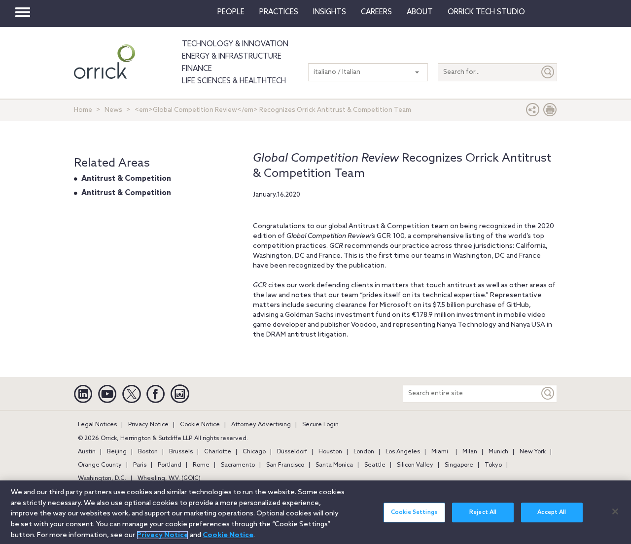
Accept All (551, 512)
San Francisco (285, 465)
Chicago (254, 451)
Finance (197, 69)
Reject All (482, 512)
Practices (278, 12)
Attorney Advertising (261, 424)
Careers (376, 12)
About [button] (420, 12)
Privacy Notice (148, 424)
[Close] (615, 511)
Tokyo (493, 465)
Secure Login (320, 424)
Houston (330, 451)
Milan (469, 451)
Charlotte (217, 451)
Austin (87, 451)
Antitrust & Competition (126, 178)
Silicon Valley (415, 465)
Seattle (375, 465)
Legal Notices (97, 424)
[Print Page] (550, 112)
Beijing (117, 451)
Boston (148, 451)
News (113, 110)
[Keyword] (548, 393)
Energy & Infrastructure (231, 56)
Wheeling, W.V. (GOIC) (169, 478)
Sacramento (238, 465)
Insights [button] (329, 12)
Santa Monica (334, 465)
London (363, 451)
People (231, 12)
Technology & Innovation (235, 44)
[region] (315, 512)
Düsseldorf (292, 451)
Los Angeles (403, 451)
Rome (201, 465)
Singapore (459, 465)
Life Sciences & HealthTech (234, 81)
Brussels (181, 451)
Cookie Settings (414, 512)
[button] (533, 112)
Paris (139, 465)
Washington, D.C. (102, 478)
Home (83, 110)
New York (533, 451)
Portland (169, 465)
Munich (498, 451)
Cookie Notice (200, 424)
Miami (439, 451)
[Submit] (548, 72)
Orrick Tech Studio (486, 12)
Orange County (100, 465)
